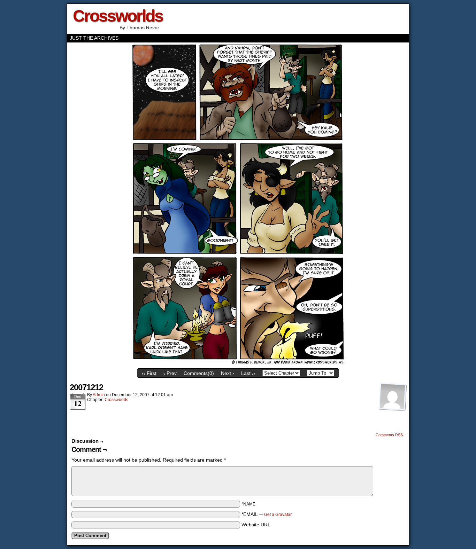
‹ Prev (170, 373)
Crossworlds (118, 16)
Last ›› (248, 373)
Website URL (255, 524)
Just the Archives (94, 38)
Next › (227, 373)
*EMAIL (266, 514)
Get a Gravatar (278, 514)
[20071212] (238, 363)
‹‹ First (149, 373)
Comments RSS (389, 435)
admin (99, 394)
